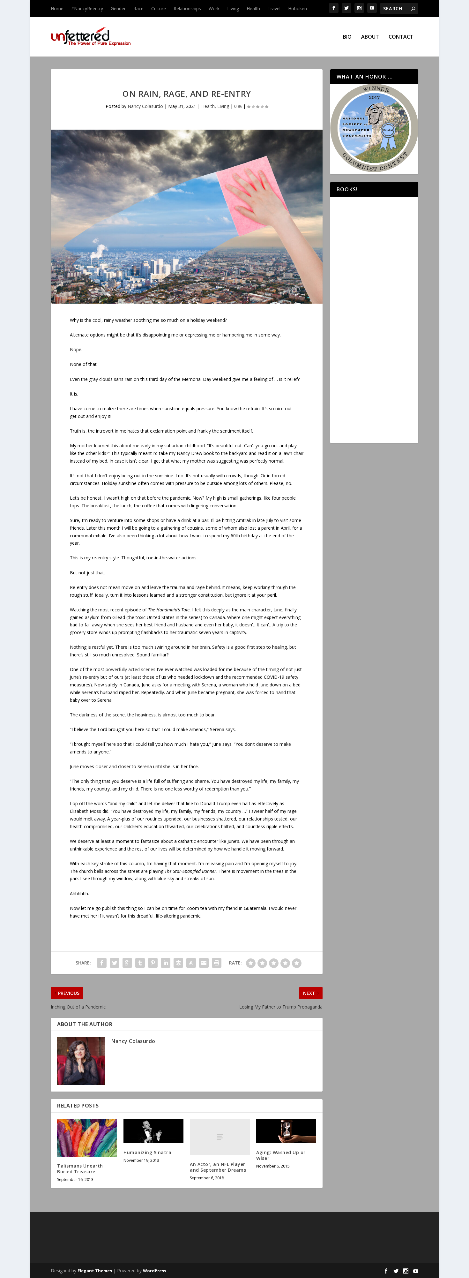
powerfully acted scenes (130, 669)
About (370, 37)
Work (214, 8)
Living (233, 8)
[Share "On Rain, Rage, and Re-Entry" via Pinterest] (152, 963)
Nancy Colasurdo (145, 106)
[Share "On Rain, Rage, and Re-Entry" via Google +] (127, 963)
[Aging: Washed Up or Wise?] (286, 1131)
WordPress (154, 1271)
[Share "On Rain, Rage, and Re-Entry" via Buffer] (178, 963)
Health (253, 8)
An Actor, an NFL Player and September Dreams (218, 1167)
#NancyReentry (87, 8)
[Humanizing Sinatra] (153, 1131)
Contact (401, 37)
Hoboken (297, 8)
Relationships (187, 8)
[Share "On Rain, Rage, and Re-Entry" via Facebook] (101, 963)
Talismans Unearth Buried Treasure (80, 1169)
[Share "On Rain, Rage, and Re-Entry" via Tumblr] (140, 963)
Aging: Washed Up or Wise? (281, 1155)
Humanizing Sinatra (147, 1152)
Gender (118, 8)
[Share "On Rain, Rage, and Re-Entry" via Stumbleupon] (191, 963)
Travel (274, 8)
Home (57, 8)
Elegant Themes (95, 1271)
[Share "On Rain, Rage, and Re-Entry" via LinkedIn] (165, 963)
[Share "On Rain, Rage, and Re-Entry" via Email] (203, 963)
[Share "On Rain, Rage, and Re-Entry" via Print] (216, 963)
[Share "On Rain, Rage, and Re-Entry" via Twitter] (114, 963)
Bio (347, 37)
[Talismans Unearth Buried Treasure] (87, 1138)
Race (138, 8)
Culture (158, 8)
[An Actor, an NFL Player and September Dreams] (220, 1137)
